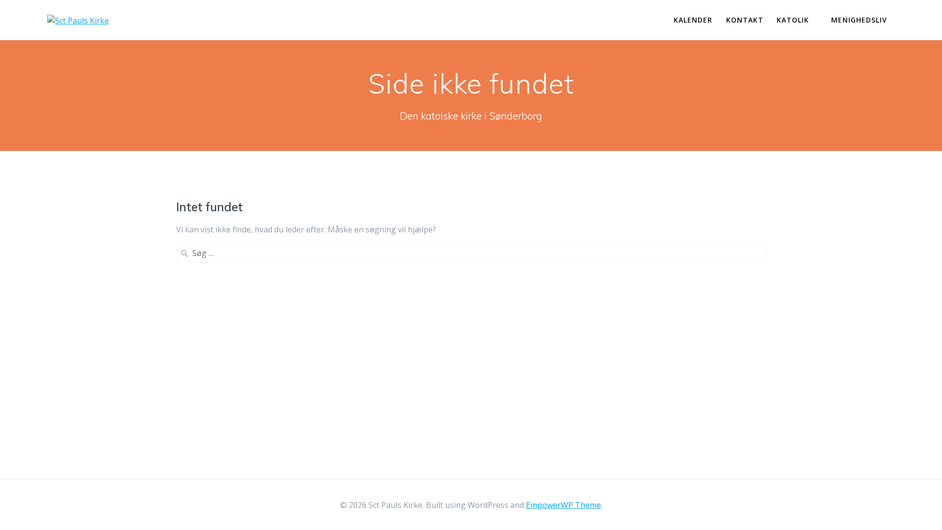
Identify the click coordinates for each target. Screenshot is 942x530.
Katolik (793, 20)
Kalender (693, 20)
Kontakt (744, 20)
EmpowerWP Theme (563, 505)
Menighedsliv (859, 20)
